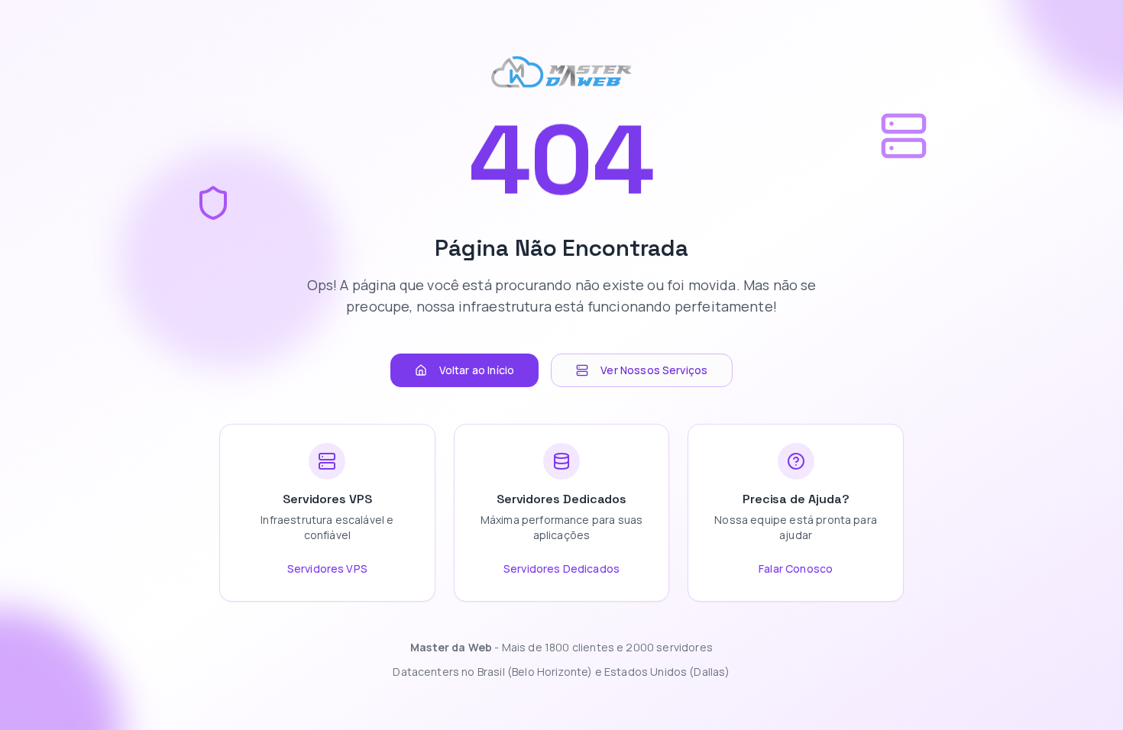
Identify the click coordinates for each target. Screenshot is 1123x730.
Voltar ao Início (477, 370)
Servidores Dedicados (561, 568)
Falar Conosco (796, 568)
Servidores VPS (327, 568)
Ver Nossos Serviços (653, 370)
